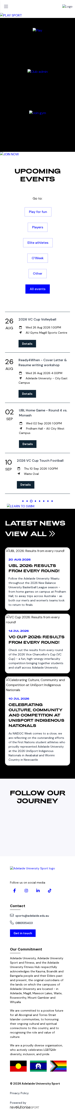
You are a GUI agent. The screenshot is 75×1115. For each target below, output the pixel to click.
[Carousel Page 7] (48, 501)
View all (27, 533)
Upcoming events (37, 175)
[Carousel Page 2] (27, 501)
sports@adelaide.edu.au (32, 916)
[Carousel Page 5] (39, 501)
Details (27, 344)
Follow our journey (37, 797)
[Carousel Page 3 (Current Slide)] (31, 501)
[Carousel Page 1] (23, 501)
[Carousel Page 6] (43, 501)
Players (37, 227)
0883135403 (24, 923)
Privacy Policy (19, 1093)
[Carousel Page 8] (52, 501)
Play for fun (38, 212)
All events (37, 289)
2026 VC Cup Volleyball (37, 319)
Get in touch (23, 933)
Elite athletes (38, 242)
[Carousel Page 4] (35, 501)
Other (37, 273)
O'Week (38, 258)
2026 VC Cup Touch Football (40, 460)
